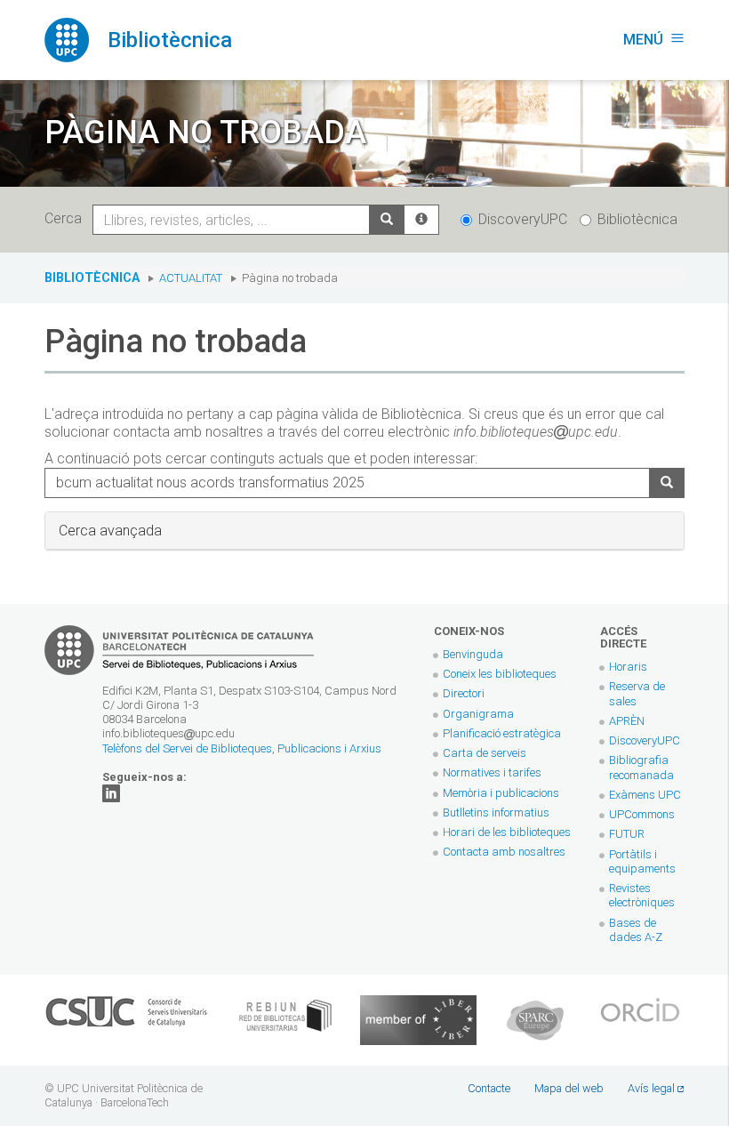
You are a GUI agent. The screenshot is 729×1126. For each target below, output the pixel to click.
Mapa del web (569, 1088)
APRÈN (627, 721)
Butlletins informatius (496, 812)
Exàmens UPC (645, 794)
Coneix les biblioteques (500, 673)
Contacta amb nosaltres (504, 851)
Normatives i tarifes (492, 772)
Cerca (66, 218)
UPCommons (642, 814)
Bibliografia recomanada (641, 767)
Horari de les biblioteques (507, 832)
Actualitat (190, 278)
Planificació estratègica (502, 733)
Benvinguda (473, 654)
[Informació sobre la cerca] (421, 220)
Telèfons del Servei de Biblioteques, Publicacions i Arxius (241, 748)
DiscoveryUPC (522, 219)
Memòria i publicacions (501, 793)
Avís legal (651, 1088)
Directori (464, 693)
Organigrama (478, 713)
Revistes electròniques (643, 895)
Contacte (489, 1088)
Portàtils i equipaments (642, 861)
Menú (654, 39)
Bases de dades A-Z (635, 930)
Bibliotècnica (637, 219)
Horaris (628, 666)
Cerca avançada (110, 530)
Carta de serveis (484, 753)
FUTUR (627, 833)
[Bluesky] (111, 793)
